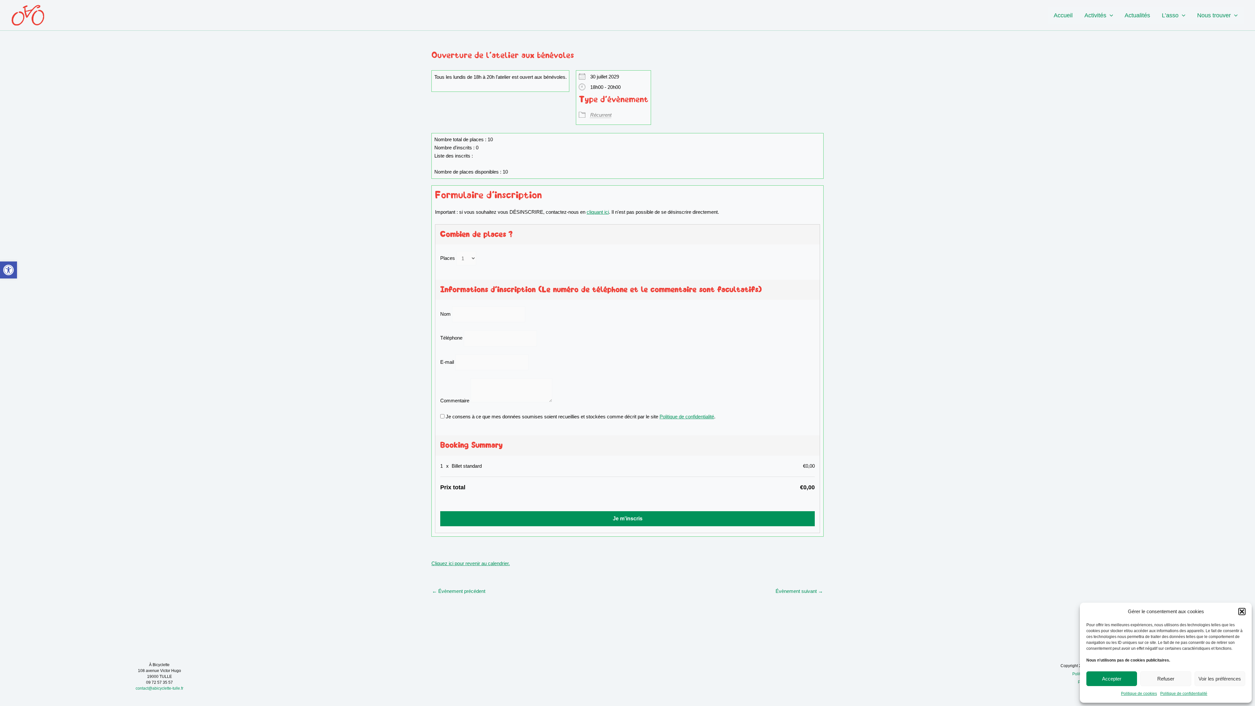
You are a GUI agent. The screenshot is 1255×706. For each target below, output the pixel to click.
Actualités (1137, 15)
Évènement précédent (458, 591)
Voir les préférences (1219, 678)
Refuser (1165, 678)
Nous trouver (1214, 15)
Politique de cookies (1139, 693)
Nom (445, 314)
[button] (8, 269)
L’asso (1170, 15)
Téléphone (451, 338)
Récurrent (600, 115)
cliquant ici (598, 212)
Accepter (1111, 678)
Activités (1095, 15)
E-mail (447, 362)
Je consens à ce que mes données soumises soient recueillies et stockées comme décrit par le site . (579, 416)
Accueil (1063, 15)
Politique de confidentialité (1183, 693)
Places (447, 258)
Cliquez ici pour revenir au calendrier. (470, 563)
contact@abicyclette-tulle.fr (159, 688)
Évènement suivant (799, 591)
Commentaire (454, 400)
